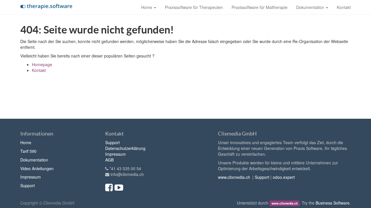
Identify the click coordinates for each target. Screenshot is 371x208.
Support (27, 185)
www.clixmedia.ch (234, 177)
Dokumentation (34, 160)
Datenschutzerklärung (125, 148)
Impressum (30, 177)
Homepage (42, 64)
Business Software (333, 203)
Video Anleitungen (37, 168)
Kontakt (39, 70)
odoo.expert (284, 177)
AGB (109, 160)
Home (25, 142)
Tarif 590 (28, 151)
